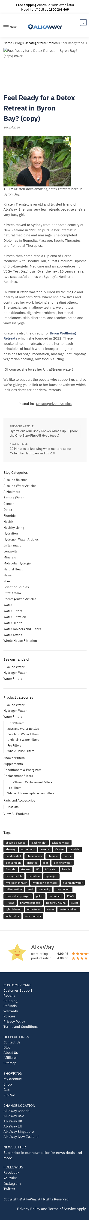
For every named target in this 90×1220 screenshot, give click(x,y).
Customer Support (17, 990)
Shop (7, 1084)
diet (45, 862)
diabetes (32, 862)
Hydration (10, 533)
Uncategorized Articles (41, 43)
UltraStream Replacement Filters (29, 782)
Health (8, 522)
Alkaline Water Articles (19, 486)
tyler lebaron (13, 909)
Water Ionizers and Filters (22, 629)
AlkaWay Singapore (18, 1131)
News (7, 575)
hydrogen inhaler (16, 882)
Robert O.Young (56, 902)
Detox (7, 510)
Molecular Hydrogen (18, 563)
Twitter (9, 1188)
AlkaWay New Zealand (21, 1136)
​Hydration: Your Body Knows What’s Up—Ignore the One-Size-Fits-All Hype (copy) (44, 433)
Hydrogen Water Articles (21, 539)
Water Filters (12, 611)
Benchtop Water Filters (23, 734)
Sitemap (9, 1063)
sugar (74, 902)
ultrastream (34, 909)
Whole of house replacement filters (30, 793)
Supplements (13, 764)
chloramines (34, 856)
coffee (68, 856)
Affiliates (10, 1057)
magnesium (63, 889)
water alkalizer (69, 909)
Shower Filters (14, 758)
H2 (37, 869)
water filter (12, 916)
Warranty (10, 1011)
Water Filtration (14, 617)
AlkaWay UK (12, 1121)
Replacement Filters (18, 776)
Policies (9, 1016)
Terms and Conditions (20, 1026)
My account (13, 1078)
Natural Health (13, 569)
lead (30, 889)
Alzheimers (11, 492)
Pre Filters (14, 745)
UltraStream (12, 593)
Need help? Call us (45, 9)
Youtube (10, 1178)
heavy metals (14, 876)
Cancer (8, 504)
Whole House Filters (20, 751)
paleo (39, 896)
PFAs (7, 581)
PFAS (70, 896)
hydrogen (51, 876)
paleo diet (55, 896)
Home (7, 43)
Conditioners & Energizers (22, 770)
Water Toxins (12, 635)
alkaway (10, 849)
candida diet (13, 856)
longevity (44, 889)
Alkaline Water (13, 667)
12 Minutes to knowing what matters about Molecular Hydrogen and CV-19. (40, 451)
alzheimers (28, 849)
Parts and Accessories (19, 800)
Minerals (9, 557)
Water (7, 605)
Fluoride (9, 516)
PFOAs (10, 902)
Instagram (12, 1183)
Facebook (11, 1172)
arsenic (45, 849)
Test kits (12, 807)
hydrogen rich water (45, 882)
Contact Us (11, 1042)
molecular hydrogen (18, 896)
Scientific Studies (16, 587)
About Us (10, 1052)
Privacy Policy (14, 1021)
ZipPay (9, 1095)
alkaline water (60, 842)
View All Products (16, 814)
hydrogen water (72, 882)
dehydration (13, 862)
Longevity (10, 551)
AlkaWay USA (13, 1116)
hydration (34, 876)
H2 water (50, 869)
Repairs (9, 995)
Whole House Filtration (20, 641)
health (66, 869)
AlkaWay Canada (16, 1111)
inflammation (14, 889)
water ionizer (33, 916)
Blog (18, 43)
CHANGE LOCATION (19, 1105)
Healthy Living (13, 528)
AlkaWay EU (12, 1126)
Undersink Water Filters (23, 740)
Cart (7, 1089)
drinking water (62, 862)
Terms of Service (62, 1208)
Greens (25, 869)
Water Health (12, 623)
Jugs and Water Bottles (23, 729)
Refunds (10, 1006)
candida (74, 849)
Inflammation (13, 545)
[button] (83, 22)
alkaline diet (38, 842)
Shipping (10, 1001)
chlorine (53, 856)
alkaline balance (16, 842)
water (50, 909)
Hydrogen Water (15, 673)
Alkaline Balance (15, 480)
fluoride (10, 869)
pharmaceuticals (30, 902)
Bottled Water (13, 498)
